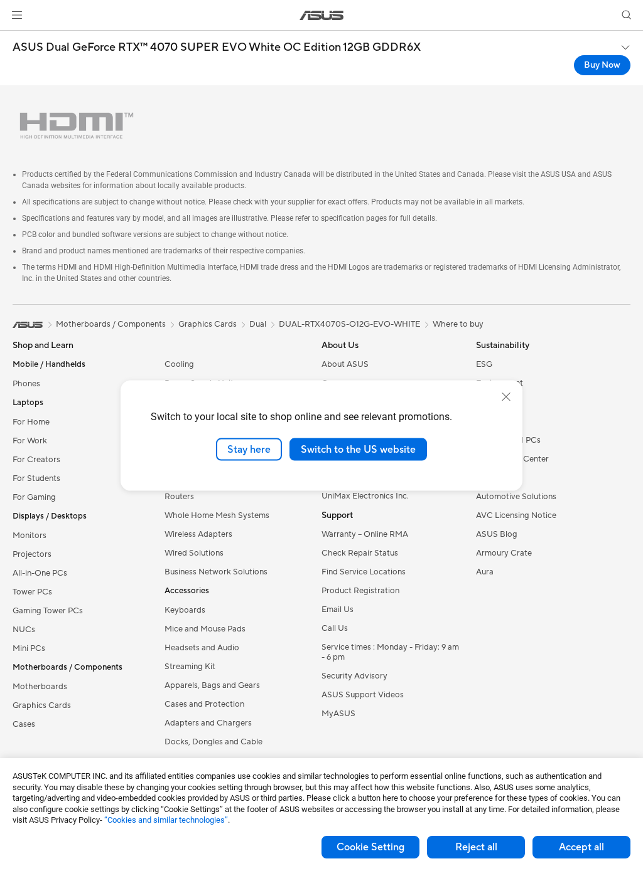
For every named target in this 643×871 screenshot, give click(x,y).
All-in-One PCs (40, 573)
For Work (30, 441)
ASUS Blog (496, 534)
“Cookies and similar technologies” (166, 820)
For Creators (36, 460)
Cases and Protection (204, 704)
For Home (31, 422)
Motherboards (40, 687)
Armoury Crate (504, 553)
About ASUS (345, 364)
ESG (484, 364)
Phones (26, 384)
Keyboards (185, 610)
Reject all (476, 847)
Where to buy (458, 324)
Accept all (581, 847)
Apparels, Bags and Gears (212, 685)
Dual (257, 324)
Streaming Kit (190, 667)
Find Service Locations (364, 572)
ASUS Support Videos (363, 695)
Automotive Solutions (516, 497)
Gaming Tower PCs (48, 611)
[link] (322, 15)
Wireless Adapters (198, 534)
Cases (24, 724)
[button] (17, 15)
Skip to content (15, 39)
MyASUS (338, 714)
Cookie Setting (370, 847)
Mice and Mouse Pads (205, 629)
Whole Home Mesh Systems (217, 515)
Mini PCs (29, 648)
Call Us (335, 628)
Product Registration (360, 591)
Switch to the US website (358, 449)
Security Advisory (354, 676)
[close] (506, 396)
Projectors (32, 554)
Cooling (179, 364)
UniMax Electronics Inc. (365, 496)
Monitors (29, 536)
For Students (36, 478)
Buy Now (602, 65)
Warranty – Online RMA (365, 534)
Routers (179, 497)
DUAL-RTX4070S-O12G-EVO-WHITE (349, 324)
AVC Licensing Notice (516, 515)
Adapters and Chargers (208, 723)
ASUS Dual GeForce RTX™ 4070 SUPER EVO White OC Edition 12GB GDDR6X (217, 48)
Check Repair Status (360, 553)
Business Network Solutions (216, 572)
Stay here (249, 449)
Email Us (338, 609)
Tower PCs (32, 592)
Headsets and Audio (202, 648)
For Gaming (34, 497)
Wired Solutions (194, 553)
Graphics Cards (42, 705)
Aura (485, 572)
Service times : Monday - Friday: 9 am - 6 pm (390, 652)
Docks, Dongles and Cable (213, 742)
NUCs (24, 630)
